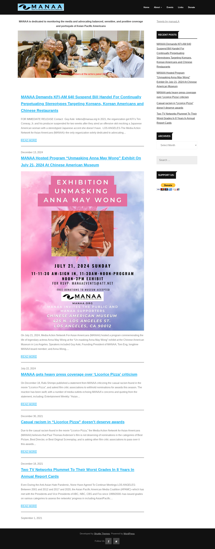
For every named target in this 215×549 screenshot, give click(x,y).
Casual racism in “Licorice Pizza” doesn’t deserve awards (72, 422)
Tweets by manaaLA (168, 21)
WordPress (129, 533)
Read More (29, 140)
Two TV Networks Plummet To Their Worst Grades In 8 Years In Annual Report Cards (77, 472)
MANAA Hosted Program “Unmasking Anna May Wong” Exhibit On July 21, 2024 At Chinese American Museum (81, 161)
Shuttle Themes (102, 533)
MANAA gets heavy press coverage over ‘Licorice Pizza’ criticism (79, 374)
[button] (22, 54)
